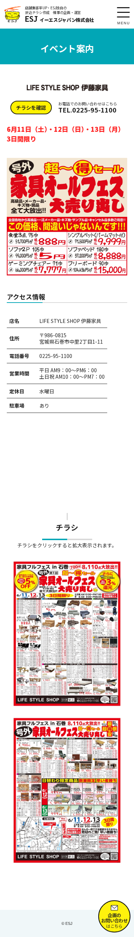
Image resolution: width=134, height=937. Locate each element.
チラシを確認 (31, 107)
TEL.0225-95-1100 (87, 107)
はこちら (114, 918)
